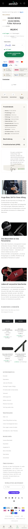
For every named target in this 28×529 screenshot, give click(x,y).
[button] (3, 3)
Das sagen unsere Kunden (10, 427)
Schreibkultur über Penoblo (10, 430)
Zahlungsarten (7, 397)
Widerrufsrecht (7, 400)
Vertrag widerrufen (8, 407)
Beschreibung (7, 139)
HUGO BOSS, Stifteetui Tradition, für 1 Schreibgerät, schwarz (20, 355)
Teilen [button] (14, 84)
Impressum (16, 516)
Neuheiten (5, 443)
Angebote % (6, 447)
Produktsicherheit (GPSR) (11, 144)
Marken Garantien (8, 403)
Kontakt (5, 376)
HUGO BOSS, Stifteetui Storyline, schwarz (7, 355)
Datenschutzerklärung (9, 518)
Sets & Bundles (7, 450)
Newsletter (6, 379)
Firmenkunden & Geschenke (10, 390)
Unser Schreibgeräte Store (10, 423)
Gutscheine (6, 457)
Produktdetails (8, 107)
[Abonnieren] (22, 487)
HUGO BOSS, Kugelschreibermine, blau (7, 330)
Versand (12, 36)
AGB (22, 516)
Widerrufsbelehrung (20, 518)
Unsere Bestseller (7, 440)
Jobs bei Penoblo (7, 383)
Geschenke (6, 454)
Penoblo (11, 516)
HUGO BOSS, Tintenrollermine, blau (20, 329)
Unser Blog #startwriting (10, 420)
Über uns (5, 417)
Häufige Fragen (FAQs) (9, 386)
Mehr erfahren (6, 14)
